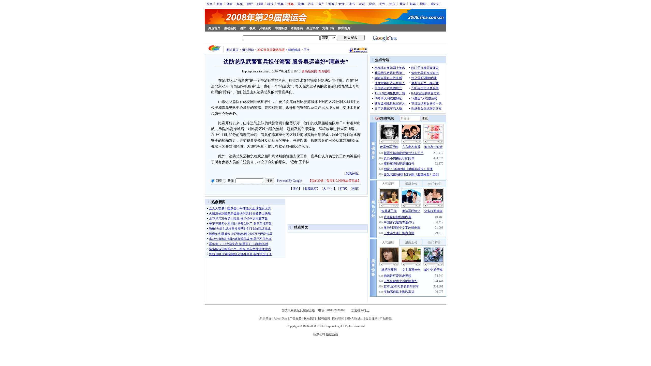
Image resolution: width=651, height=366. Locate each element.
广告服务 (295, 318)
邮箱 (413, 3)
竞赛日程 (328, 28)
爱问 (403, 3)
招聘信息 (324, 318)
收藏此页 (311, 188)
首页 (209, 3)
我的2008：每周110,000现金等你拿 (334, 180)
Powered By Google (289, 180)
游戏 (331, 3)
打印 (343, 188)
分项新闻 (265, 28)
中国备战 (281, 28)
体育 (230, 3)
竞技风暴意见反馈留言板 (298, 310)
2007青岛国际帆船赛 (271, 50)
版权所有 (332, 334)
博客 (280, 3)
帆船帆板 (294, 50)
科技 (270, 3)
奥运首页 (214, 28)
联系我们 (310, 318)
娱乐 (240, 3)
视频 (301, 3)
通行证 (435, 3)
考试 (362, 3)
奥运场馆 (312, 28)
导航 (423, 3)
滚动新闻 (230, 28)
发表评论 (352, 173)
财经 (250, 3)
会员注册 (371, 318)
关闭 (355, 188)
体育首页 (344, 28)
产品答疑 (386, 318)
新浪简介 (265, 318)
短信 (392, 3)
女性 (341, 3)
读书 (352, 3)
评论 (295, 188)
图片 (243, 28)
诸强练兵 (297, 28)
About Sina (280, 318)
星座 (372, 3)
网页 (219, 180)
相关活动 (248, 50)
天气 (382, 3)
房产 (321, 3)
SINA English (354, 318)
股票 (260, 3)
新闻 (219, 3)
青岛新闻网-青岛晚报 (316, 71)
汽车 (311, 3)
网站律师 (338, 318)
